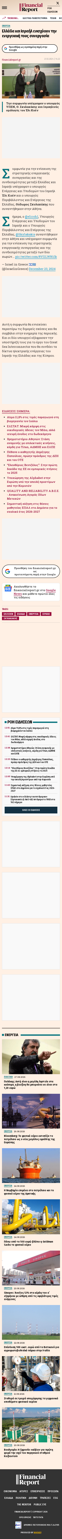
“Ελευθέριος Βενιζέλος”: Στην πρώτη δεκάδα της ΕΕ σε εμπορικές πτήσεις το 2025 (32, 469)
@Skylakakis (25, 234)
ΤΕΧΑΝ (53, 18)
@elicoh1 (31, 216)
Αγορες (24, 1491)
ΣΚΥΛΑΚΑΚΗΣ (10, 618)
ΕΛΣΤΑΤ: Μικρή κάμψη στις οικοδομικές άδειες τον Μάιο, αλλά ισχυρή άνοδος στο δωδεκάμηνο (31, 430)
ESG (55, 1497)
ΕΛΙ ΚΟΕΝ (8, 613)
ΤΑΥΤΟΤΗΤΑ (38, 1517)
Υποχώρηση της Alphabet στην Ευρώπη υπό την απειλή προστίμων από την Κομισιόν (31, 482)
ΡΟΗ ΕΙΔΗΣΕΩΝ (52, 10)
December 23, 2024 (42, 269)
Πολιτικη (21, 1497)
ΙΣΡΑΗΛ (46, 613)
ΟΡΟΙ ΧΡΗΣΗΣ (25, 1517)
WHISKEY (37, 1532)
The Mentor (24, 1504)
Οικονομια (10, 1491)
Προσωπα (53, 1491)
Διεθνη (33, 1497)
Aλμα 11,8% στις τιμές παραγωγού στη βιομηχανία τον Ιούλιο (33, 419)
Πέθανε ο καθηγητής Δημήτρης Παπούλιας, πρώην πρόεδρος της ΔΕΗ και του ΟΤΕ (33, 456)
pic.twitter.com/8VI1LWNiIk (36, 257)
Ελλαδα (8, 1497)
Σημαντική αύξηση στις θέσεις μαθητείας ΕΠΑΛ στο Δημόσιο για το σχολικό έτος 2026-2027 (32, 507)
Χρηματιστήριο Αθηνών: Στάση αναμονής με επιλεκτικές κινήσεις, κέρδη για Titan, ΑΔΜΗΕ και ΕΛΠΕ (31, 443)
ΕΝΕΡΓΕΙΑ (33, 613)
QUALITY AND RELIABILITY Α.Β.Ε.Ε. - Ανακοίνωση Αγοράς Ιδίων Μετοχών (33, 495)
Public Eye (40, 1504)
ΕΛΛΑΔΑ (21, 613)
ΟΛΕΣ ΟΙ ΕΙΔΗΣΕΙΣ (31, 810)
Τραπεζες (45, 1497)
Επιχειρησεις (38, 1491)
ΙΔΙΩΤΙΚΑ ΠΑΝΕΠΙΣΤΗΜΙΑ (35, 18)
